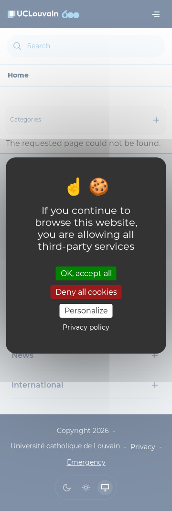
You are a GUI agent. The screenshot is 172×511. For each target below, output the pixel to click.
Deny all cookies (86, 292)
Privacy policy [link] (86, 327)
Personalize (86, 310)
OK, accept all (86, 273)
